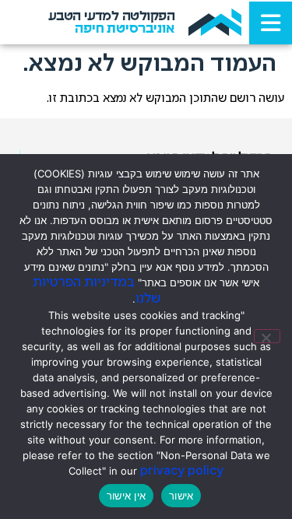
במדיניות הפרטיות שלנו (96, 291)
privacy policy (181, 471)
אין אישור (126, 495)
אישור (181, 495)
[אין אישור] (267, 336)
